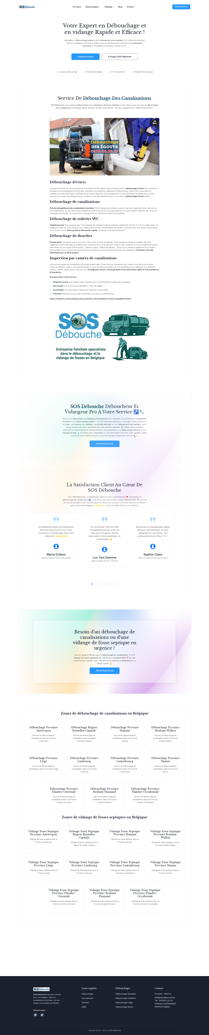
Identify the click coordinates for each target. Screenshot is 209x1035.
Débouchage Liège (124, 1002)
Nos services (87, 998)
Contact (130, 7)
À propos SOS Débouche (119, 57)
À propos (76, 7)
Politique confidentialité (165, 1003)
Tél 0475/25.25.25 (104, 671)
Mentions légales (162, 1007)
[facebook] (35, 1015)
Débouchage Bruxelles (125, 994)
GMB (84, 1007)
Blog (120, 7)
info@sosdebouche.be (165, 997)
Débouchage (87, 994)
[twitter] (42, 1015)
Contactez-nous (85, 57)
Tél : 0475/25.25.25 (164, 1000)
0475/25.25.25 (181, 7)
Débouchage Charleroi (125, 998)
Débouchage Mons (124, 1007)
